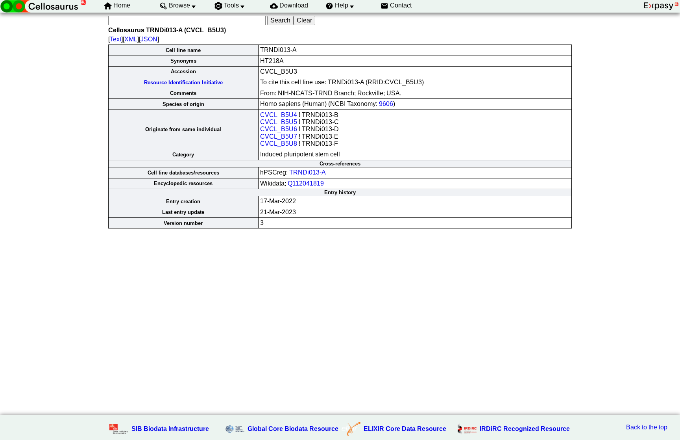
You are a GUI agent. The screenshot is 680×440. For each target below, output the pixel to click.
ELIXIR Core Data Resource (405, 428)
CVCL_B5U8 (278, 143)
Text (115, 39)
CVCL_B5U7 (278, 136)
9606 (386, 103)
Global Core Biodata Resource (293, 428)
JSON (148, 39)
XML (130, 39)
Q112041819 (306, 183)
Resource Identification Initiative (183, 82)
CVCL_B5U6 (278, 129)
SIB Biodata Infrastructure (170, 428)
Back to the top (646, 427)
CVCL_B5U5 (278, 122)
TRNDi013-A (307, 172)
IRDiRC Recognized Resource (525, 428)
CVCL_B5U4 (278, 114)
